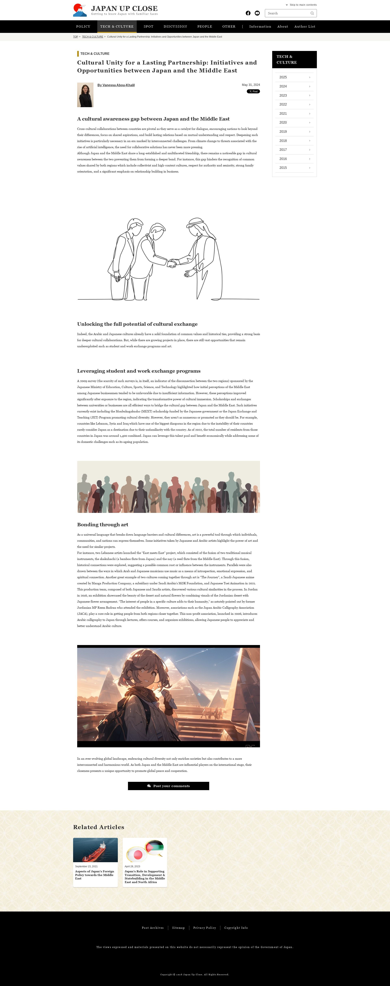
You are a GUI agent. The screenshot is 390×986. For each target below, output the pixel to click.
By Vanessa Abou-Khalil (116, 85)
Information (260, 26)
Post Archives (153, 927)
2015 (283, 167)
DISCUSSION (175, 26)
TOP (75, 36)
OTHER (229, 26)
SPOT (149, 26)
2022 (283, 104)
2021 (283, 113)
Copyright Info (236, 927)
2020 (283, 122)
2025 (283, 77)
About (282, 26)
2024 (283, 86)
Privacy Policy (204, 927)
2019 (283, 131)
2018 (283, 140)
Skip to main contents (303, 4)
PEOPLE (204, 26)
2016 (283, 159)
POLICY (83, 26)
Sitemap (178, 927)
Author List (305, 26)
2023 (283, 95)
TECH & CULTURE (117, 26)
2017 (283, 149)
